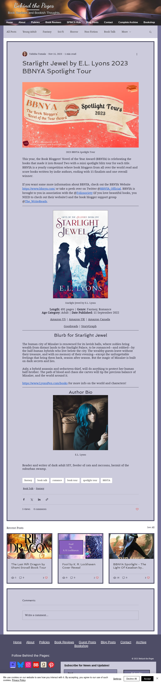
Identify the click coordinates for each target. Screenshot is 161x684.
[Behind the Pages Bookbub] (36, 665)
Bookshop (81, 646)
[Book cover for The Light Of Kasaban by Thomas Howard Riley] (131, 546)
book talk (42, 480)
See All (150, 527)
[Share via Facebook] (23, 499)
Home (17, 642)
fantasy (28, 480)
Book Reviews (64, 642)
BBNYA (106, 480)
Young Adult (29, 31)
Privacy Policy (19, 680)
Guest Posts (87, 642)
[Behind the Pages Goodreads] (44, 665)
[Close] (157, 678)
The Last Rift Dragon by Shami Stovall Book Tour (28, 566)
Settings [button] (117, 678)
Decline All (131, 678)
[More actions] (137, 54)
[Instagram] (28, 665)
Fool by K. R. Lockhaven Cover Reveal (78, 566)
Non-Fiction (91, 31)
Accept (147, 678)
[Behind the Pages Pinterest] (51, 665)
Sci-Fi (61, 31)
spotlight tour (90, 480)
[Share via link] (46, 499)
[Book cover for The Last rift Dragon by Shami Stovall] (29, 546)
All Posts (11, 31)
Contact (125, 642)
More (125, 31)
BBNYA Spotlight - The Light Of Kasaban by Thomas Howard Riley (129, 566)
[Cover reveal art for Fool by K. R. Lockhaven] (80, 546)
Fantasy (47, 31)
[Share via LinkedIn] (39, 499)
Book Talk (109, 31)
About (30, 642)
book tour (72, 480)
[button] (150, 32)
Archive (141, 642)
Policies (44, 642)
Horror (74, 31)
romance (57, 480)
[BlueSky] (20, 665)
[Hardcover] (13, 665)
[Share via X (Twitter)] (31, 499)
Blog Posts (108, 642)
